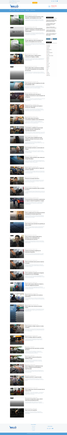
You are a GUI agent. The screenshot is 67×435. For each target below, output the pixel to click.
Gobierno (48, 57)
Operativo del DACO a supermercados (33, 377)
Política (48, 67)
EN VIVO (14, 10)
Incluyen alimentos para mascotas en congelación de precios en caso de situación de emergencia (35, 96)
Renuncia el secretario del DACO (32, 178)
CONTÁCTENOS (32, 10)
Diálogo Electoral (49, 49)
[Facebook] (51, 1)
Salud (47, 69)
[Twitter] (55, 1)
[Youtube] (57, 1)
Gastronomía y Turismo (50, 55)
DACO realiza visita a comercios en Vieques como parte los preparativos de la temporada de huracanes (34, 69)
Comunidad (48, 46)
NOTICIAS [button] (17, 10)
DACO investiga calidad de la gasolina (33, 337)
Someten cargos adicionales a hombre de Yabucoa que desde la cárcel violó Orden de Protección (48, 2)
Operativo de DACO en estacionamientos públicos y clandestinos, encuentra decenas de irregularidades (35, 30)
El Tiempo (48, 54)
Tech (47, 70)
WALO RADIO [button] (22, 10)
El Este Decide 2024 (49, 52)
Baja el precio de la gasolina (31, 410)
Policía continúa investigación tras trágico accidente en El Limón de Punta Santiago (51, 34)
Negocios (48, 58)
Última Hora (48, 75)
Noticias (48, 60)
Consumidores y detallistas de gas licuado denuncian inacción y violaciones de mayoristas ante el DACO (34, 129)
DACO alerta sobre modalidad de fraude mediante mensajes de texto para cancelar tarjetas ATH (34, 139)
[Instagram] (53, 1)
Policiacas (48, 66)
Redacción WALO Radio (29, 15)
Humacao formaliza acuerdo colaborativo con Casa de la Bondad (51, 27)
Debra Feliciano (28, 355)
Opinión (48, 61)
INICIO (11, 10)
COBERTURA (27, 10)
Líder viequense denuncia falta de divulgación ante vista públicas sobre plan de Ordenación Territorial (51, 21)
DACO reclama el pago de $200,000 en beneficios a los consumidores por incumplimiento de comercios (33, 238)
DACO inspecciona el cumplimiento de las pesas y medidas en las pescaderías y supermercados (34, 367)
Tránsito (48, 72)
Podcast (48, 64)
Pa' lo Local (48, 63)
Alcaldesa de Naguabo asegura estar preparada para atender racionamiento (51, 24)
